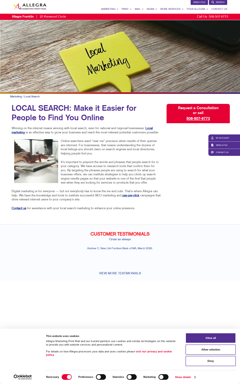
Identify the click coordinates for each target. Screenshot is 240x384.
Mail (138, 9)
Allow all (210, 337)
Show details (183, 377)
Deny (210, 360)
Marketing (108, 9)
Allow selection (210, 349)
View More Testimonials (120, 273)
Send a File (199, 2)
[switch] (101, 377)
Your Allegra (196, 9)
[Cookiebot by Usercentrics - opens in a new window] (22, 377)
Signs (150, 9)
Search (220, 2)
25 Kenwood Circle (39, 16)
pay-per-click (130, 195)
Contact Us (219, 9)
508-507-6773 (218, 16)
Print (125, 9)
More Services (170, 9)
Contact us (19, 208)
